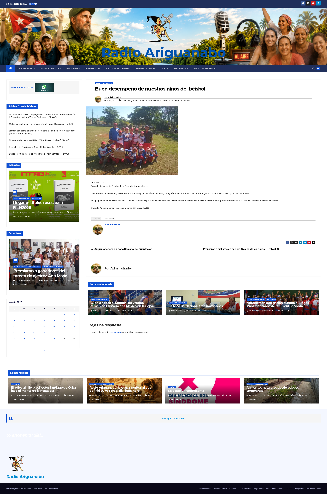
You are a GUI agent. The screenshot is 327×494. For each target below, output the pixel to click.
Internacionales (145, 68)
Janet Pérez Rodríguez (50, 395)
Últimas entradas (109, 219)
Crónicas (15, 384)
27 (44, 338)
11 (24, 326)
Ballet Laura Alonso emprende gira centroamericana (42, 205)
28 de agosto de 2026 (24, 395)
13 (44, 326)
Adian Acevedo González (53, 280)
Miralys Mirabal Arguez (208, 395)
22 (64, 332)
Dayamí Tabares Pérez (286, 395)
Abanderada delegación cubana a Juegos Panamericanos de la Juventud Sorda (278, 304)
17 (14, 332)
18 (24, 332)
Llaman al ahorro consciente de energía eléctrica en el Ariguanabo (42, 130)
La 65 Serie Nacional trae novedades (196, 306)
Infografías (181, 68)
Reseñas (172, 387)
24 (14, 338)
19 (34, 332)
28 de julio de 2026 (24, 212)
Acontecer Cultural (21, 198)
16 (74, 326)
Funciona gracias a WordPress (19, 489)
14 (54, 326)
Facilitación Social (205, 68)
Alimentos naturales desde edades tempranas (273, 389)
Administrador (114, 97)
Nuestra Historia (50, 68)
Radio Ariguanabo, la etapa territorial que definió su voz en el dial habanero (120, 389)
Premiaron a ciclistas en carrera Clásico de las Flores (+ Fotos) (239, 249)
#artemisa (126, 100)
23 (74, 332)
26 (34, 338)
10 (14, 326)
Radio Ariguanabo (163, 52)
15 (64, 326)
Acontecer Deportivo (21, 266)
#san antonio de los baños (155, 100)
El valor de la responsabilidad (23, 140)
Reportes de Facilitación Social (24, 147)
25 (24, 338)
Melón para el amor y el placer (24, 124)
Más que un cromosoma (186, 391)
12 (34, 326)
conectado (115, 332)
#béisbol (137, 100)
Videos (165, 68)
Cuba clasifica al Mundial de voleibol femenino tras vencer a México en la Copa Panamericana (122, 306)
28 (54, 338)
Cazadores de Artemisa (42, 266)
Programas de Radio (118, 68)
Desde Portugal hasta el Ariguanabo (27, 154)
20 (44, 332)
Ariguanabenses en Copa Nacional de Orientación (123, 249)
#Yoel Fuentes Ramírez (180, 100)
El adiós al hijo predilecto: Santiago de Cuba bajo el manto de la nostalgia (43, 389)
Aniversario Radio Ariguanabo (102, 384)
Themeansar (53, 489)
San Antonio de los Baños (257, 384)
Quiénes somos (26, 68)
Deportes (57, 266)
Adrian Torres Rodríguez (51, 212)
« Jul (42, 350)
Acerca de (96, 219)
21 (54, 332)
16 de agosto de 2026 (26, 280)
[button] (313, 68)
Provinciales (93, 68)
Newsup (41, 489)
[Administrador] (98, 229)
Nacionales (73, 68)
